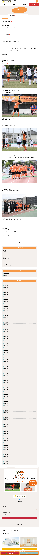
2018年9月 (6, 454)
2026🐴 (4, 261)
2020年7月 (6, 412)
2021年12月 (6, 373)
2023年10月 (6, 322)
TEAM (4, 254)
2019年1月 (6, 452)
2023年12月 (6, 317)
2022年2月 (6, 368)
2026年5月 (6, 285)
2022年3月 (6, 366)
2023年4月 (6, 336)
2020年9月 (6, 408)
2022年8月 (6, 354)
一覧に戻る (19, 242)
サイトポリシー (23, 522)
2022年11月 (6, 347)
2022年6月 (6, 359)
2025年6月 (6, 301)
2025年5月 (6, 303)
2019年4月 (6, 445)
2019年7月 (6, 438)
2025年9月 (6, 294)
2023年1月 (6, 343)
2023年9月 (6, 324)
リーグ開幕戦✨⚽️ (6, 258)
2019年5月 (6, 442)
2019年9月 (6, 433)
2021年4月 (6, 391)
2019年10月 (6, 431)
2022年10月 (6, 350)
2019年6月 (6, 440)
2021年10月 (6, 377)
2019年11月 (6, 428)
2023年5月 (6, 333)
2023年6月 (6, 331)
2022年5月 (6, 361)
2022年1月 (6, 370)
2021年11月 (6, 375)
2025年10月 (6, 292)
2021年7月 (6, 384)
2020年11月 (6, 403)
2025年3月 (6, 308)
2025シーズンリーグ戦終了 (7, 265)
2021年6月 (6, 387)
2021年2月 (6, 396)
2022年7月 (6, 357)
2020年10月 (6, 405)
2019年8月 (6, 435)
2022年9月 (6, 352)
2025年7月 (6, 299)
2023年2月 (6, 340)
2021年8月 (6, 382)
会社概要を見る (5, 535)
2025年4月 (6, 306)
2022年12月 (6, 345)
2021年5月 (6, 389)
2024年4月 (6, 315)
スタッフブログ (6, 273)
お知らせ (6, 15)
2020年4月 (6, 419)
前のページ (14, 242)
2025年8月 (6, 296)
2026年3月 (6, 287)
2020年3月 (6, 421)
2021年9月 (6, 380)
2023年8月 (6, 326)
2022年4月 (6, 364)
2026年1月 (6, 289)
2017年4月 (6, 461)
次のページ (25, 242)
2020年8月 (6, 410)
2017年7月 (6, 458)
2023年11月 (6, 320)
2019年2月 (6, 449)
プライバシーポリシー (16, 522)
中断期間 (4, 251)
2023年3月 (6, 338)
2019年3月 (6, 447)
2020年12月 (6, 401)
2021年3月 (6, 394)
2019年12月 (6, 426)
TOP (2, 15)
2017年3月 (6, 463)
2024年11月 (6, 310)
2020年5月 (6, 417)
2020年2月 (6, 424)
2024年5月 (6, 313)
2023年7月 (6, 329)
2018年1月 (6, 456)
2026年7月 (6, 282)
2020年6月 (6, 415)
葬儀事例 (24, 4)
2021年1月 (6, 398)
